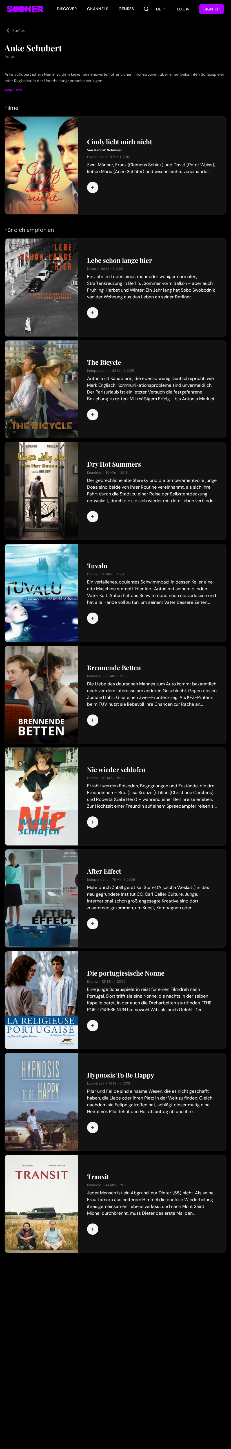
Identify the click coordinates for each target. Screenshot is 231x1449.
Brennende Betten (114, 668)
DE (158, 9)
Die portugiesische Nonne (126, 973)
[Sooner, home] (25, 9)
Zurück (18, 30)
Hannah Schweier (108, 150)
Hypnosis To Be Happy (120, 1075)
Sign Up (211, 9)
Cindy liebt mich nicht (119, 142)
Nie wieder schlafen (116, 769)
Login (183, 9)
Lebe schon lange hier (119, 260)
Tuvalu (97, 566)
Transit (98, 1177)
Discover (67, 8)
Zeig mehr (14, 89)
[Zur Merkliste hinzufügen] (92, 187)
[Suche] (146, 9)
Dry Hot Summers (114, 464)
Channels (97, 8)
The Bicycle (104, 362)
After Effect (104, 871)
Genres (126, 8)
